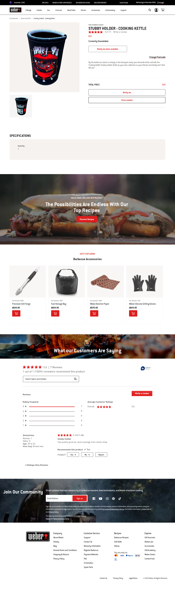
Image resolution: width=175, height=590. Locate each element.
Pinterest (113, 498)
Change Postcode (157, 57)
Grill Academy (150, 550)
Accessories (14, 18)
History (56, 542)
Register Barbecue (91, 550)
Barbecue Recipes (121, 537)
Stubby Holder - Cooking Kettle (44, 18)
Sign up (80, 498)
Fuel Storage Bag (58, 303)
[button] (33, 9)
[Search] (149, 10)
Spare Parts (88, 567)
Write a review (120, 32)
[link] (100, 32)
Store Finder (124, 3)
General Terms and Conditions (65, 550)
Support (87, 537)
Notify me (127, 92)
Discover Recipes (87, 219)
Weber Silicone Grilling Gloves (142, 303)
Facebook (94, 498)
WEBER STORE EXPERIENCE (62, 3)
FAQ (85, 558)
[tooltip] (146, 368)
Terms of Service (59, 519)
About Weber (58, 537)
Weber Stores (150, 554)
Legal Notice (133, 578)
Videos (116, 546)
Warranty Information (92, 546)
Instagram (107, 498)
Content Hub (150, 558)
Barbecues (149, 542)
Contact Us (88, 542)
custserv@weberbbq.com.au (114, 509)
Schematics (88, 563)
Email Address (52, 498)
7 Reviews (57, 367)
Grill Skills (118, 542)
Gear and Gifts (26, 18)
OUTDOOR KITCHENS (83, 3)
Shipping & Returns (61, 554)
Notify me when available (107, 49)
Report (101, 455)
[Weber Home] (15, 9)
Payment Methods (91, 554)
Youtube (101, 498)
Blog (55, 546)
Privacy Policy (53, 512)
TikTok (119, 498)
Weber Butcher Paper (99, 303)
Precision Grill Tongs (21, 303)
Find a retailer (127, 100)
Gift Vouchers (150, 537)
